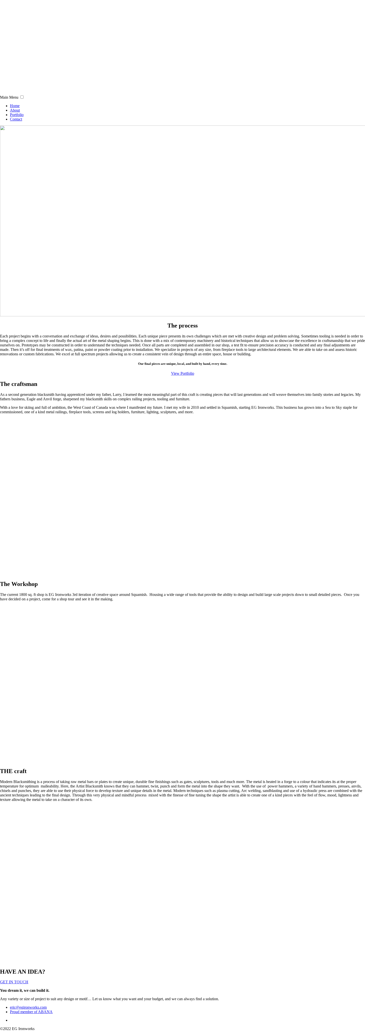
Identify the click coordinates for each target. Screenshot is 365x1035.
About (15, 110)
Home (15, 106)
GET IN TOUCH (14, 982)
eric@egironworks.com (28, 1007)
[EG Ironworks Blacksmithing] (72, 92)
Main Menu (9, 97)
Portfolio (17, 115)
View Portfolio (182, 373)
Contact (16, 119)
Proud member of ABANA (31, 1012)
